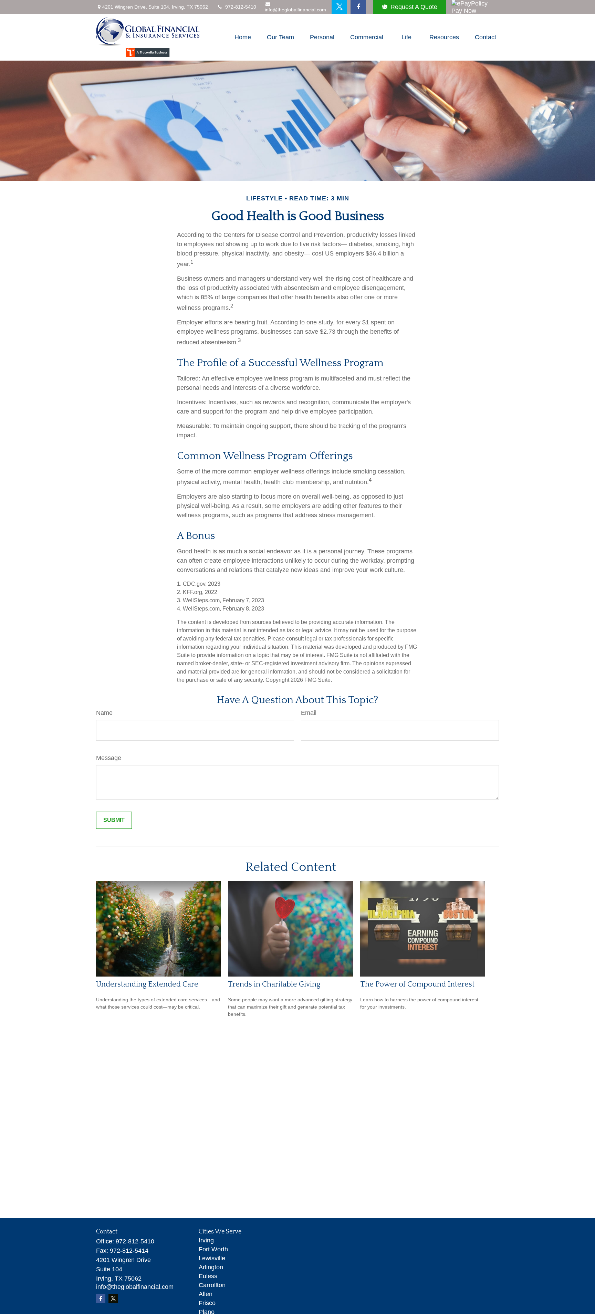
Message (108, 757)
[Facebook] (358, 7)
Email (308, 712)
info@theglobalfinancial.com (295, 9)
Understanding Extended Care (147, 984)
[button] (243, 37)
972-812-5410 (240, 7)
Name (104, 712)
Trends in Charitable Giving (274, 984)
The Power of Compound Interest (417, 984)
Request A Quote (413, 6)
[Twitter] (339, 7)
